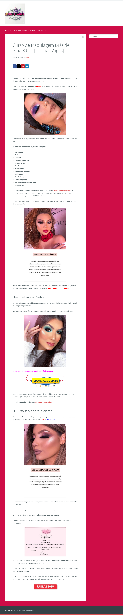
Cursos (28, 57)
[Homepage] (15, 14)
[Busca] (116, 11)
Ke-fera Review (9, 610)
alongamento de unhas (43, 402)
